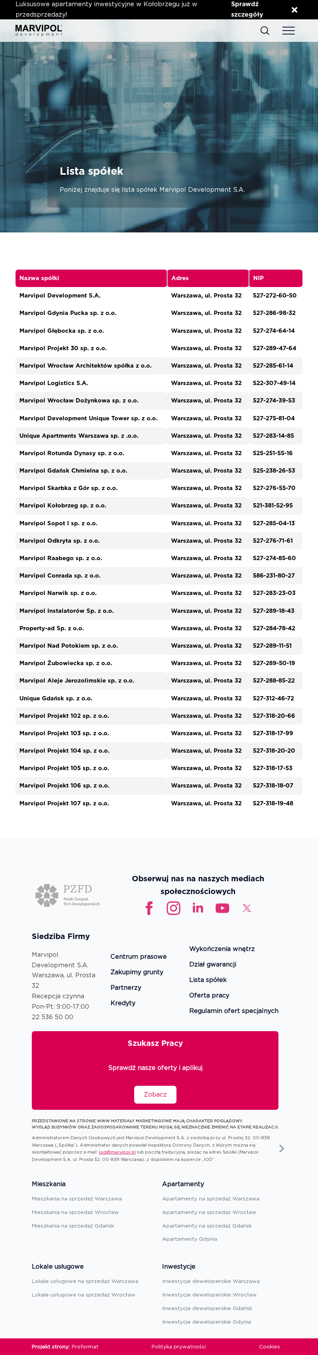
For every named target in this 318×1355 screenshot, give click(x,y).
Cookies (269, 1346)
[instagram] (173, 908)
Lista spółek (208, 980)
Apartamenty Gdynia (189, 1239)
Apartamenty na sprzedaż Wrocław (209, 1212)
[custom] (222, 908)
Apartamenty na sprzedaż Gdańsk (207, 1226)
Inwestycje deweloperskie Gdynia (206, 1322)
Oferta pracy (209, 995)
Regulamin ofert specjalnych (233, 1011)
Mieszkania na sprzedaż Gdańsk (73, 1226)
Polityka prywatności (179, 1346)
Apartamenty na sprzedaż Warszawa (210, 1198)
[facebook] (149, 908)
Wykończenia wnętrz (222, 949)
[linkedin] (198, 908)
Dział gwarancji (212, 964)
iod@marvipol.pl (117, 1152)
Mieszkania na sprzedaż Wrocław (75, 1212)
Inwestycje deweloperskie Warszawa (211, 1281)
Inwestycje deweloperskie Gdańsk (207, 1308)
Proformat (85, 1346)
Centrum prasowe (139, 957)
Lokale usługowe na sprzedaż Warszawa (85, 1281)
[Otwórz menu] (288, 30)
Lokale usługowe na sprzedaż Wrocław (83, 1294)
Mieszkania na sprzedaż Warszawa (77, 1198)
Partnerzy (126, 988)
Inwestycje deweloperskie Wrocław (209, 1294)
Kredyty (123, 1003)
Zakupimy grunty (137, 972)
